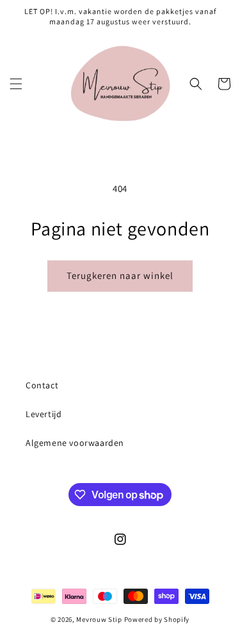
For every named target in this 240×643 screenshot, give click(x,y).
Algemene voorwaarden (75, 443)
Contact (42, 385)
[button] (16, 84)
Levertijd (43, 414)
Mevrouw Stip (100, 619)
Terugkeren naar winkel (120, 275)
